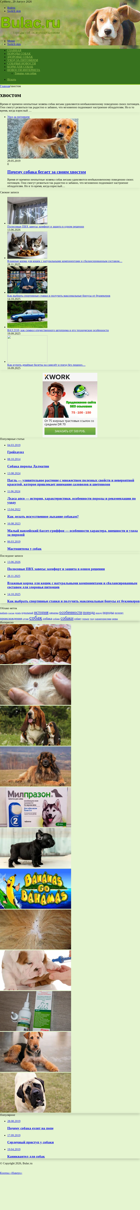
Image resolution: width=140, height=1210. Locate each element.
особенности (70, 612)
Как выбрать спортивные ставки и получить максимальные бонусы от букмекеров (58, 295)
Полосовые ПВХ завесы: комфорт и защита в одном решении (45, 226)
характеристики (103, 619)
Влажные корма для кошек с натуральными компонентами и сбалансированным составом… (64, 261)
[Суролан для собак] (35, 1030)
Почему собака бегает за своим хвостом (46, 171)
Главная (5, 86)
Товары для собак (25, 73)
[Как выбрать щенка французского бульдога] (35, 867)
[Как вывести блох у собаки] (35, 948)
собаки (67, 618)
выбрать (3, 613)
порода (89, 612)
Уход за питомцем (22, 60)
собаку (77, 618)
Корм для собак (20, 66)
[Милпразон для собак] (35, 826)
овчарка (54, 612)
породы (108, 612)
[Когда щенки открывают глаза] (35, 663)
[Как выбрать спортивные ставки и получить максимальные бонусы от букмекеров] (27, 292)
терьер (85, 618)
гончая (11, 613)
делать (18, 613)
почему (119, 612)
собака (47, 618)
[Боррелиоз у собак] (35, 703)
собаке (56, 618)
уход (92, 619)
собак (35, 618)
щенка (115, 619)
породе (99, 613)
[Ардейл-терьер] (35, 1070)
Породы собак (19, 53)
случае (26, 619)
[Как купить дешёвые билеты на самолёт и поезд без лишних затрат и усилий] (27, 361)
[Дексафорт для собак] (35, 989)
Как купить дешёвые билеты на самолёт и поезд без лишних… (46, 364)
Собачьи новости (21, 63)
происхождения (11, 618)
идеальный (27, 613)
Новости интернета (23, 70)
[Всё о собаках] (30, 34)
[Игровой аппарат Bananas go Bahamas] (35, 907)
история (41, 612)
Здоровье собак (20, 56)
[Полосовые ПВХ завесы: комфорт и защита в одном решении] (27, 223)
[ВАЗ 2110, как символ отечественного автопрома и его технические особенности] (27, 327)
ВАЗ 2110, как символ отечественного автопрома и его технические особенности (58, 330)
